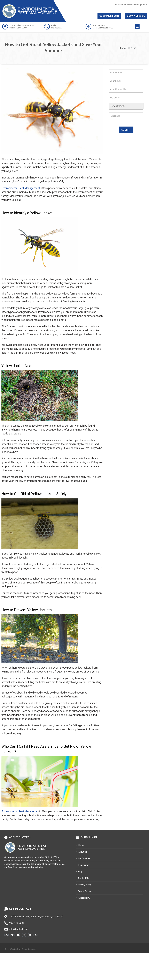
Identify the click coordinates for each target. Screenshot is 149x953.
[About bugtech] (6, 837)
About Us (82, 852)
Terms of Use (84, 891)
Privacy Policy (84, 884)
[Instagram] (24, 935)
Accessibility (84, 898)
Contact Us (83, 878)
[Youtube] (18, 935)
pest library (83, 865)
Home (81, 845)
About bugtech (20, 837)
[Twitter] (12, 935)
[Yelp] (35, 935)
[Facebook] (6, 935)
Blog (80, 871)
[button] (137, 26)
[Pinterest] (30, 935)
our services (84, 858)
